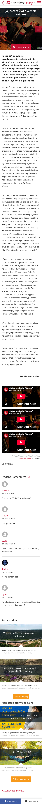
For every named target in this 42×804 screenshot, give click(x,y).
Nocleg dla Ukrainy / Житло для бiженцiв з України (21, 717)
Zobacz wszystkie (21, 779)
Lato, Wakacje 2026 (21, 752)
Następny (38, 29)
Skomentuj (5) (22, 47)
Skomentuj (33, 801)
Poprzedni (3, 29)
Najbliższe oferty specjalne (17, 702)
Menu (39, 3)
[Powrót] (3, 3)
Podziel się (12, 801)
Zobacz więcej (21, 696)
